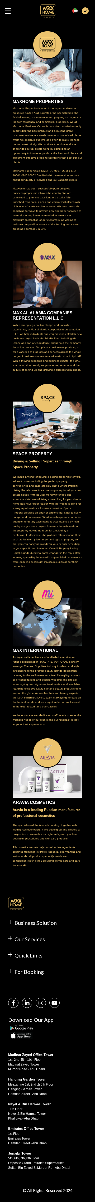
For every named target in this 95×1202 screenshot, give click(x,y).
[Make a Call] (85, 10)
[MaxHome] (48, 13)
